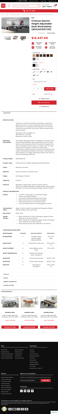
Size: (34, 79)
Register (49, 6)
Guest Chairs (18, 356)
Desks (7, 14)
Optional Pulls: (39, 69)
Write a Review (51, 33)
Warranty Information (10, 281)
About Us (32, 349)
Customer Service (34, 354)
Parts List (6, 274)
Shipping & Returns (9, 285)
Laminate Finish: (39, 52)
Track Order (33, 366)
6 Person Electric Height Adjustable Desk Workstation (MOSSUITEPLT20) (38, 14)
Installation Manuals (34, 356)
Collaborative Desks (15, 14)
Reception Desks (5, 352)
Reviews (6, 278)
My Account (32, 358)
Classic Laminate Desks (6, 356)
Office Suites (4, 349)
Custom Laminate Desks (7, 358)
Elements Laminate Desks (7, 354)
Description (7, 113)
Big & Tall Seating (19, 349)
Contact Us (32, 352)
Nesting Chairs (18, 354)
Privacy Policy (33, 360)
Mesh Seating (18, 352)
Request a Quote (34, 362)
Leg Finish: (38, 62)
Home (2, 14)
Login (43, 6)
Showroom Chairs (19, 358)
